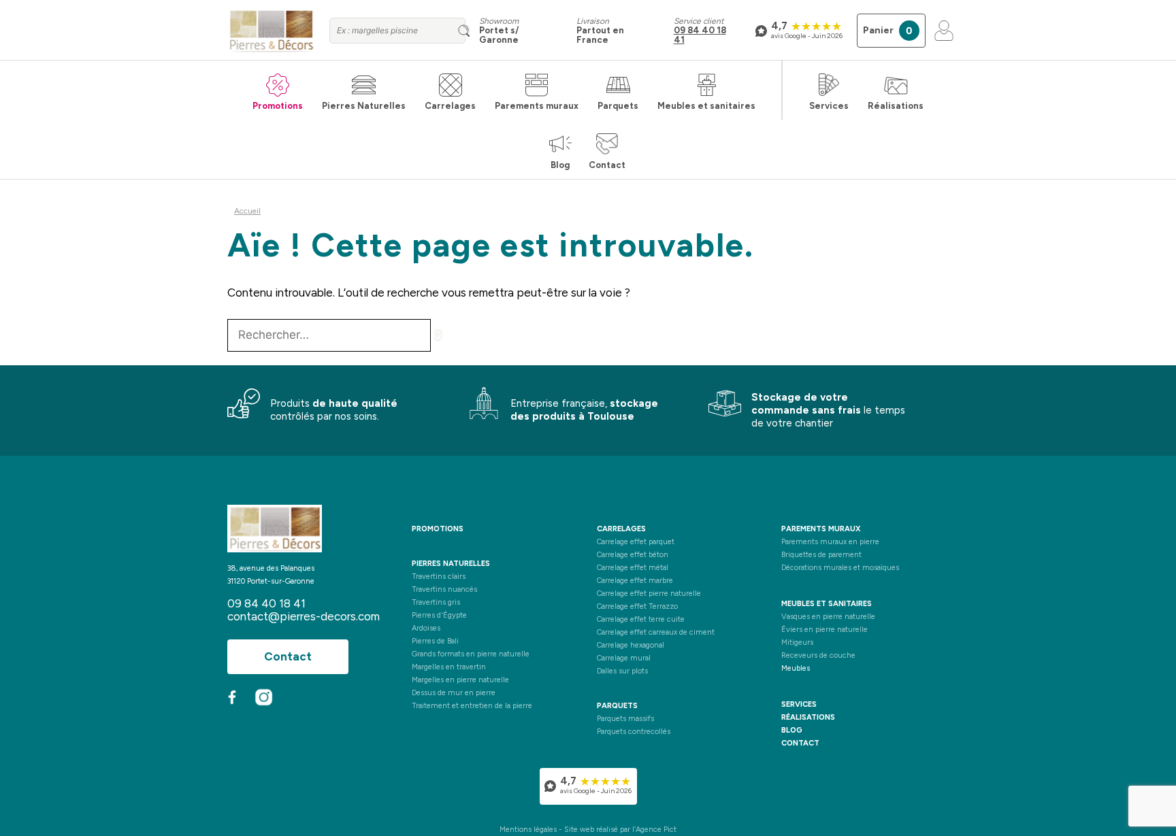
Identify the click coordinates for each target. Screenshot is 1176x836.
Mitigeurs (797, 642)
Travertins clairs (439, 576)
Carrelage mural (624, 658)
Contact (607, 165)
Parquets (618, 106)
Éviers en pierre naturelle (824, 629)
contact (800, 743)
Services (829, 106)
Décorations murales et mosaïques (840, 567)
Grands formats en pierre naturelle (470, 654)
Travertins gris (436, 602)
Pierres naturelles (451, 563)
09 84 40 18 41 (700, 35)
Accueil (247, 211)
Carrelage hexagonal (630, 645)
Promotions (277, 106)
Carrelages (450, 106)
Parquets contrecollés (633, 731)
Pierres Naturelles (364, 106)
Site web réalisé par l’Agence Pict (620, 829)
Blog (560, 165)
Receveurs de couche (818, 655)
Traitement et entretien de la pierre (472, 705)
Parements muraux (536, 106)
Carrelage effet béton (632, 554)
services (799, 704)
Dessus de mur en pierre (453, 692)
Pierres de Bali (435, 641)
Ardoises (426, 628)
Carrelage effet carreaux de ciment (656, 632)
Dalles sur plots (622, 671)
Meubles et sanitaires (706, 106)
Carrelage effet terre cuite (641, 619)
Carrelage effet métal (632, 567)
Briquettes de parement (821, 554)
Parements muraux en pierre (830, 541)
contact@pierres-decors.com (303, 616)
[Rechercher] (438, 335)
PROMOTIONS (437, 528)
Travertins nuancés (444, 589)
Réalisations (896, 106)
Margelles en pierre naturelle (460, 679)
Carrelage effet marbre (635, 580)
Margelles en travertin (449, 667)
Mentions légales (528, 829)
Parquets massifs (625, 718)
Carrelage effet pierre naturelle (649, 593)
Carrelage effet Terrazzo (637, 606)
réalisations (808, 717)
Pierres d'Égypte (439, 615)
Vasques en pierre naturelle (828, 616)
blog (791, 730)
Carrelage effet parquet (635, 541)
